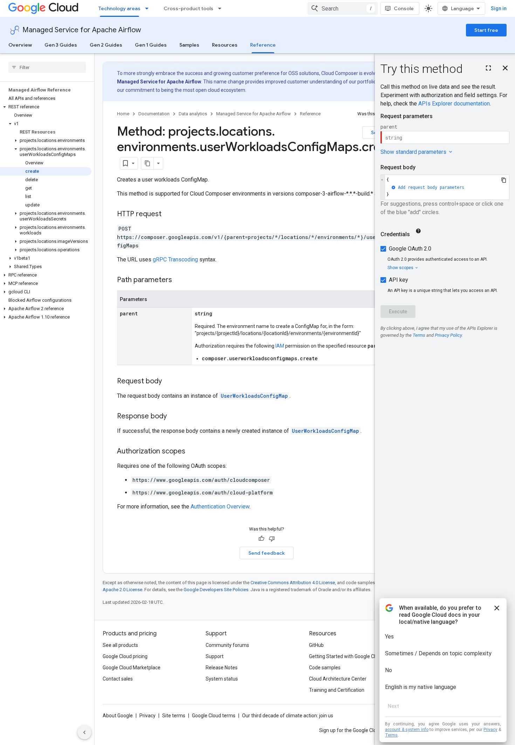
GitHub (316, 645)
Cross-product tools (188, 8)
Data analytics (193, 113)
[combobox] (343, 8)
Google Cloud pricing (125, 656)
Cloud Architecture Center (337, 679)
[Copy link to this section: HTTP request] (169, 214)
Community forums (227, 645)
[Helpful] (261, 538)
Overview (20, 45)
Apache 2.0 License (122, 589)
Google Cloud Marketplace (131, 667)
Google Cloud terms (213, 715)
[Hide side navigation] (84, 732)
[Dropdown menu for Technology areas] (148, 8)
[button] (45, 107)
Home (123, 113)
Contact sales (118, 679)
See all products (120, 645)
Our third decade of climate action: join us (287, 715)
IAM (279, 346)
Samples (189, 45)
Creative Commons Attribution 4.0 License (292, 582)
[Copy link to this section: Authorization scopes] (192, 451)
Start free (486, 30)
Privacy (147, 715)
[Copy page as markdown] (147, 163)
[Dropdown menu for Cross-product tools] (221, 8)
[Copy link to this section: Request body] (169, 381)
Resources (225, 45)
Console (404, 8)
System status (222, 679)
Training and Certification (336, 690)
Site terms (173, 715)
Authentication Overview (220, 506)
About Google (118, 715)
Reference (263, 45)
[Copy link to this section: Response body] (174, 416)
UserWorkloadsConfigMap (254, 395)
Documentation (154, 113)
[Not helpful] (272, 538)
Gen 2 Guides (106, 45)
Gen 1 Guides (151, 45)
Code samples (325, 667)
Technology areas (119, 8)
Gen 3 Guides (60, 45)
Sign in (499, 8)
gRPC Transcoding (175, 259)
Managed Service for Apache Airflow (81, 30)
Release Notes (222, 667)
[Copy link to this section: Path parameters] (179, 280)
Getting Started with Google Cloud (346, 656)
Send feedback (266, 553)
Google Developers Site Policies (216, 589)
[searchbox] (47, 67)
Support (215, 656)
